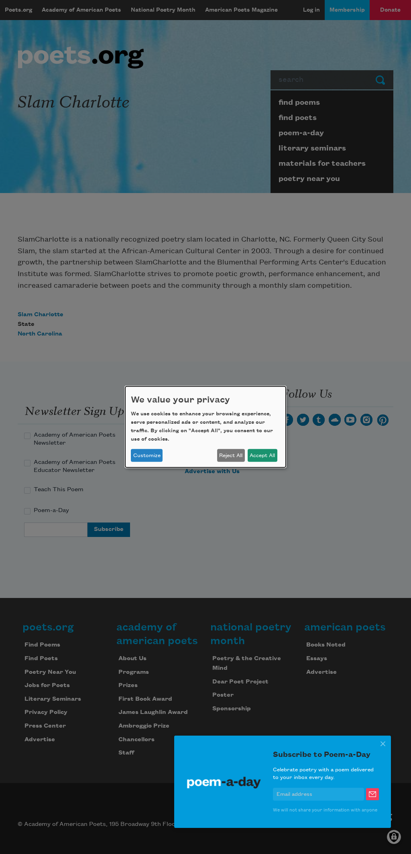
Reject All (230, 455)
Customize (147, 455)
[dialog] (205, 427)
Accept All (262, 455)
